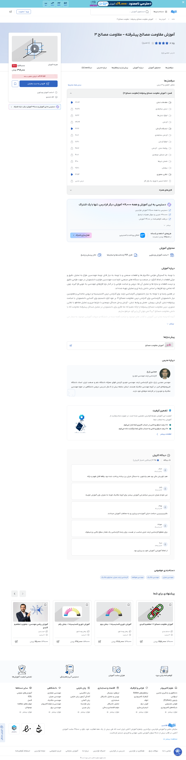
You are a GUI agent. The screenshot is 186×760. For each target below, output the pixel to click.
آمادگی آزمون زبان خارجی (80, 696)
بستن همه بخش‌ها (74, 85)
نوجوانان (28, 707)
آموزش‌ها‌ (162, 19)
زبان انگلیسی (85, 693)
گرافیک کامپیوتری (141, 696)
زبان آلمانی (85, 700)
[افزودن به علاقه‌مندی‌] (15, 83)
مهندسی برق (56, 707)
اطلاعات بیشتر (165, 434)
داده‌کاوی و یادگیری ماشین (166, 693)
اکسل (30, 700)
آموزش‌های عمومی (24, 693)
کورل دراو (144, 704)
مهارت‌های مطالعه (24, 704)
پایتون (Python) (170, 700)
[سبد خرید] (10, 11)
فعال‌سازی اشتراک (82, 235)
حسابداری (115, 700)
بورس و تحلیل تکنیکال (109, 696)
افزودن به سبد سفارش (36, 83)
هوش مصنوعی (171, 704)
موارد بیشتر (172, 712)
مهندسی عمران (55, 696)
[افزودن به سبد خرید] (71, 345)
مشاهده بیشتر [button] (171, 739)
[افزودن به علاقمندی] (170, 604)
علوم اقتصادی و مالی (111, 707)
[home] (173, 11)
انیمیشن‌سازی (142, 707)
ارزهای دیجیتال (113, 693)
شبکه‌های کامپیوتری (169, 707)
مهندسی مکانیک (54, 700)
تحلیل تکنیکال (113, 704)
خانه (173, 19)
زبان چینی (86, 707)
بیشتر (168, 225)
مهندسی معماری (54, 693)
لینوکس (174, 696)
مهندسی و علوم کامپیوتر (51, 704)
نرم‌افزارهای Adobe (140, 693)
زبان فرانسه (85, 704)
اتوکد (146, 700)
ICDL (30, 696)
